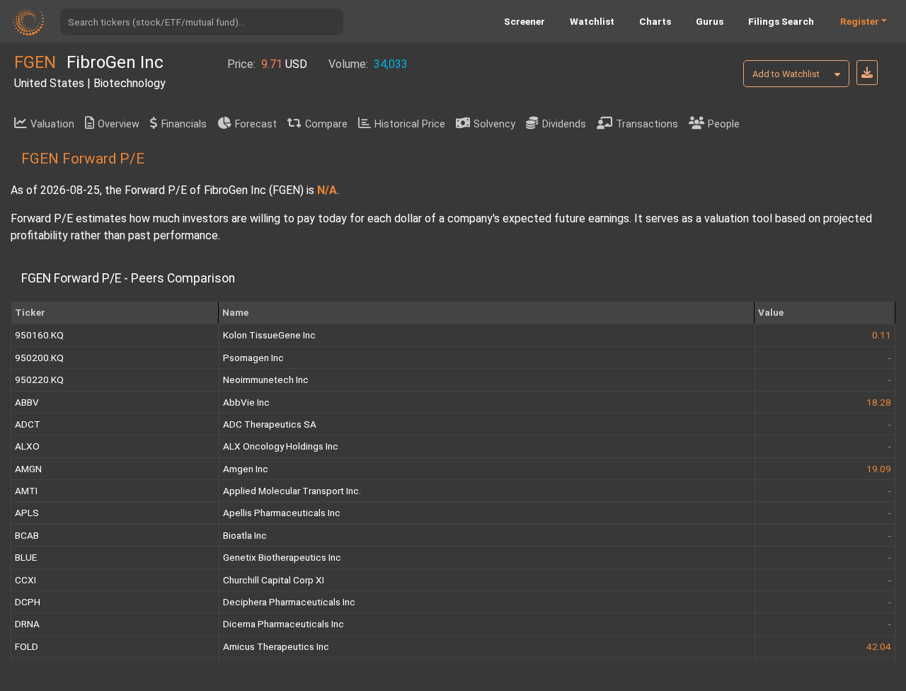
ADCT (27, 424)
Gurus (709, 21)
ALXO (27, 446)
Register (859, 21)
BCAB (27, 535)
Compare (326, 124)
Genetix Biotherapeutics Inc (282, 557)
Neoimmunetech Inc (266, 379)
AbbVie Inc (246, 402)
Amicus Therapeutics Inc (276, 646)
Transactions (647, 124)
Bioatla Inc (245, 535)
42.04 (878, 646)
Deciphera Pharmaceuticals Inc (289, 601)
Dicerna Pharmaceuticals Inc (283, 623)
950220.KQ (39, 379)
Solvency (494, 124)
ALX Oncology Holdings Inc (280, 446)
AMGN (28, 468)
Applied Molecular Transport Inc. (292, 490)
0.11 (881, 335)
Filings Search (781, 21)
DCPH (27, 601)
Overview (118, 124)
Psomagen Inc (253, 357)
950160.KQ (39, 335)
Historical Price (409, 124)
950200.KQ (39, 357)
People (724, 124)
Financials (184, 124)
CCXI (25, 580)
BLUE (26, 557)
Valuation (52, 124)
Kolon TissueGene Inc (269, 335)
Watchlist (592, 21)
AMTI (26, 490)
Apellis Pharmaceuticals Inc (281, 512)
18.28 (878, 402)
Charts (655, 21)
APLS (27, 512)
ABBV (27, 402)
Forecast (256, 124)
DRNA (27, 623)
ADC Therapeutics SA (269, 424)
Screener (524, 21)
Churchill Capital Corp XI (273, 580)
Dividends (564, 124)
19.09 (878, 468)
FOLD (26, 646)
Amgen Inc (245, 468)
